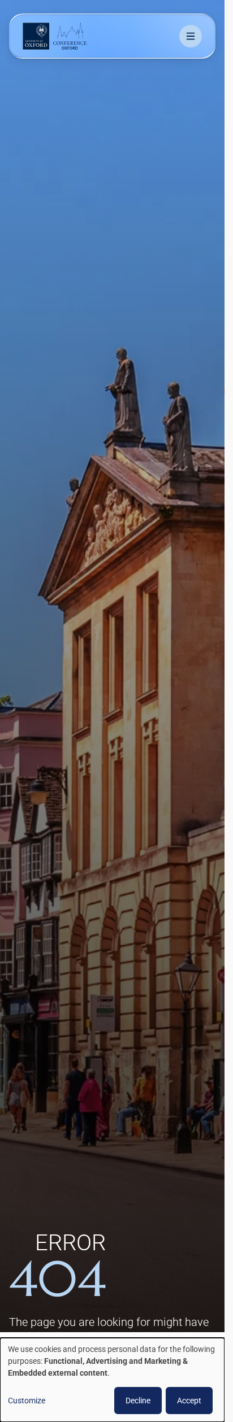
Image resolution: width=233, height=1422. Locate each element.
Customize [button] (26, 1400)
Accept (189, 1400)
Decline (138, 1400)
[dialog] (112, 1380)
